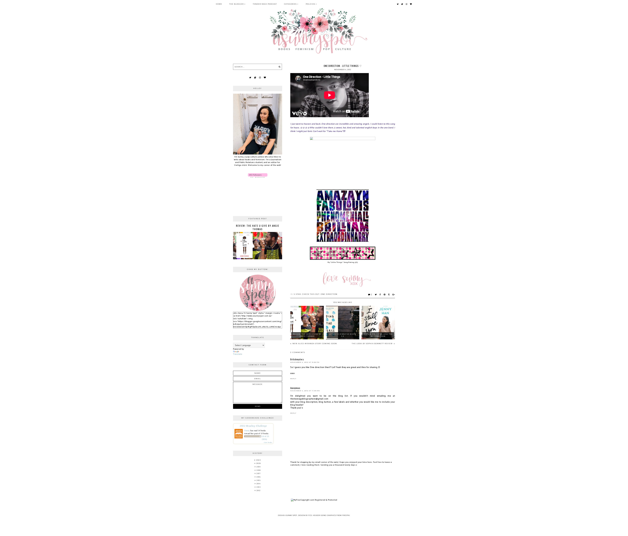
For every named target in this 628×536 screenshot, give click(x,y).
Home (219, 4)
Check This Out (310, 294)
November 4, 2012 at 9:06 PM (305, 362)
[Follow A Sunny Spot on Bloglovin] (257, 175)
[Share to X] (376, 294)
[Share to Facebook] (380, 294)
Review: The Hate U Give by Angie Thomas (257, 227)
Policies (310, 4)
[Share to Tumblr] (389, 294)
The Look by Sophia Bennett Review (372, 343)
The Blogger (236, 4)
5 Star (297, 294)
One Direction (329, 294)
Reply (293, 378)
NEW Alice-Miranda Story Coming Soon (314, 343)
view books (268, 442)
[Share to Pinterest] (385, 294)
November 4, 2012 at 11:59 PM (305, 390)
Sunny (247, 430)
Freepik (346, 515)
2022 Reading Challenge (253, 425)
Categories (290, 4)
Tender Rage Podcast (265, 4)
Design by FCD (305, 515)
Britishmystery (297, 359)
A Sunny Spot (290, 515)
